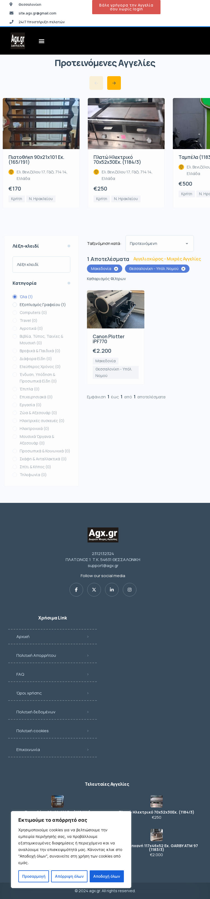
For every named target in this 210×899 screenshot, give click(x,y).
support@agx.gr (103, 565)
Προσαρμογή (33, 876)
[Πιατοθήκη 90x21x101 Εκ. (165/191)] (57, 801)
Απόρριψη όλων (69, 876)
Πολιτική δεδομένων (36, 712)
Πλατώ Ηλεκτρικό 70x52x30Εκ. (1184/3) (156, 812)
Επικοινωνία (28, 749)
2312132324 (103, 553)
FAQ (20, 674)
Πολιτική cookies (32, 731)
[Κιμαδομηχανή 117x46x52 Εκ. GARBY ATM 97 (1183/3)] (156, 835)
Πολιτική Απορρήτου (36, 655)
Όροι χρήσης (29, 693)
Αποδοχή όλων (106, 876)
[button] (41, 40)
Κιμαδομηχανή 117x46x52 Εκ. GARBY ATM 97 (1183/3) (156, 847)
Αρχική (23, 636)
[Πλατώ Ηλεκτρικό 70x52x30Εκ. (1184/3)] (156, 801)
